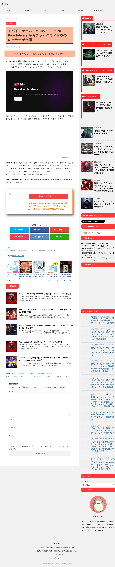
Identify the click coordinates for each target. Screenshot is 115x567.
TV (45, 10)
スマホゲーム (12, 250)
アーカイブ (85, 482)
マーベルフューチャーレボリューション (43, 250)
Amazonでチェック (48, 196)
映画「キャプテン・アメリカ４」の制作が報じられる (32, 373)
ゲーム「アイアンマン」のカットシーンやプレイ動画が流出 (104, 204)
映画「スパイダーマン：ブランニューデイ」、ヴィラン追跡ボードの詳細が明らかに (104, 169)
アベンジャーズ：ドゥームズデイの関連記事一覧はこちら (104, 53)
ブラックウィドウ (23, 250)
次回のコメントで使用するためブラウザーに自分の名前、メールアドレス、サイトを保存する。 (39, 447)
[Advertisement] (39, 138)
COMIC (80, 10)
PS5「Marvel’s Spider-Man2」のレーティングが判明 (40, 342)
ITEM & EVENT (99, 10)
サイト (11, 435)
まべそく (6, 4)
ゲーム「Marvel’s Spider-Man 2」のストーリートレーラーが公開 (45, 294)
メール (12, 427)
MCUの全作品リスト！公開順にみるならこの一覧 (104, 29)
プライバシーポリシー (57, 554)
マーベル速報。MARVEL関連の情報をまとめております (57, 547)
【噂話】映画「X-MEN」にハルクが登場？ (104, 132)
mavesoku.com (18, 256)
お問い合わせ (57, 558)
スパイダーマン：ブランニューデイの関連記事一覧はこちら (104, 79)
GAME (63, 10)
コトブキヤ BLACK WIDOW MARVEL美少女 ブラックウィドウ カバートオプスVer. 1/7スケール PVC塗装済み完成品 (47, 206)
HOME (9, 10)
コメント (12, 391)
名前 (11, 419)
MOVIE (26, 10)
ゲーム (10, 247)
